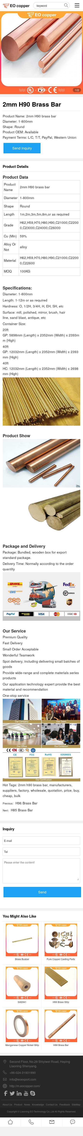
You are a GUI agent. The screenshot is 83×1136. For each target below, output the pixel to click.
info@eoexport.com (22, 1079)
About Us (7, 1104)
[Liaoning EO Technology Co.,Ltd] (16, 5)
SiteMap (76, 1104)
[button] (40, 90)
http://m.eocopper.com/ (24, 1086)
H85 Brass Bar (22, 809)
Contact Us (52, 1104)
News (27, 1104)
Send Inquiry (22, 147)
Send (42, 891)
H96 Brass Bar (26, 803)
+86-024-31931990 (22, 1073)
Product (18, 1104)
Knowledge (38, 1104)
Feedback (64, 1104)
